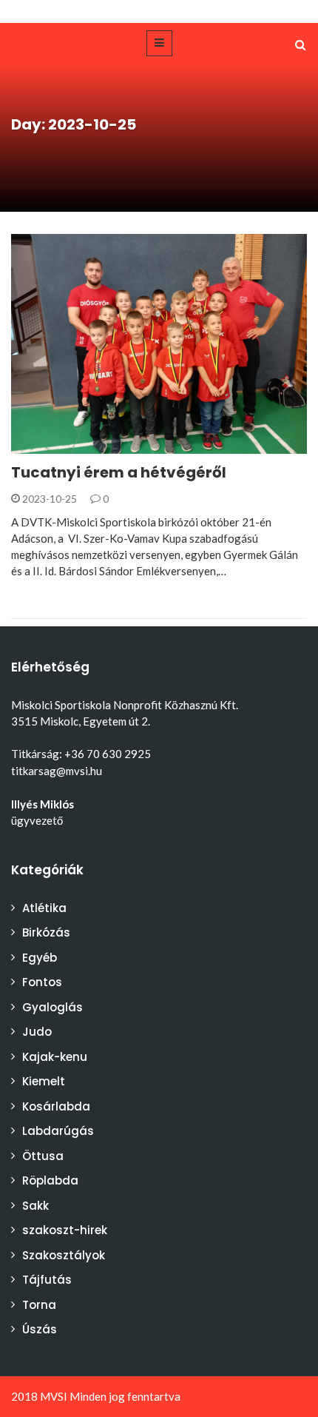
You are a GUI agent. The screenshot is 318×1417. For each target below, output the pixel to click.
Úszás (39, 1329)
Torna (39, 1305)
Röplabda (50, 1180)
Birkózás (55, 445)
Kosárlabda (56, 1106)
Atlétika (44, 908)
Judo (37, 1031)
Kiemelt (43, 1081)
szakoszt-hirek (64, 1230)
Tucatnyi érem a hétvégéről (118, 472)
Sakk (35, 1205)
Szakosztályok (63, 1255)
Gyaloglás (52, 1007)
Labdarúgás (58, 1131)
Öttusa (43, 1156)
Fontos (42, 982)
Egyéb (39, 957)
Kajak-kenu (54, 1057)
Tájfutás (47, 1279)
